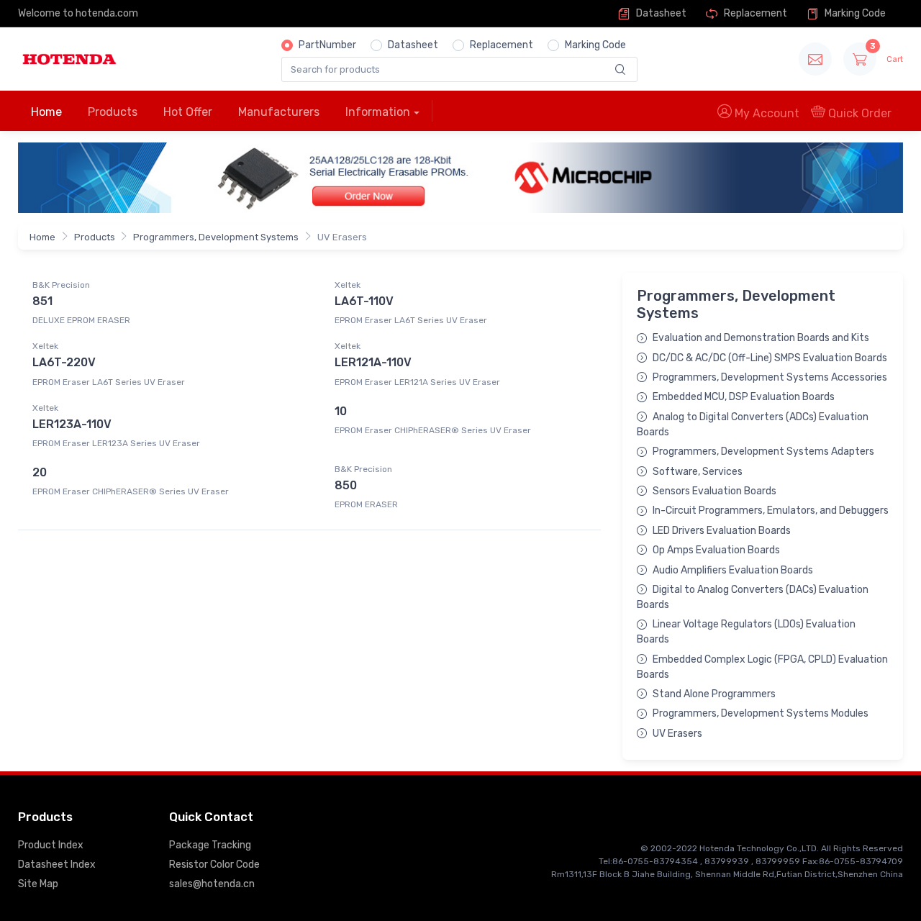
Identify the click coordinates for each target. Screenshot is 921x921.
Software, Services (698, 472)
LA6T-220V (64, 362)
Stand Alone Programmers (714, 694)
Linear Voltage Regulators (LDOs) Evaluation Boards (746, 631)
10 (341, 411)
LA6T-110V (364, 301)
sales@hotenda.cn (212, 884)
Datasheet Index (57, 864)
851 (42, 301)
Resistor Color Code (214, 864)
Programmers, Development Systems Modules (760, 713)
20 (39, 472)
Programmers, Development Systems (216, 237)
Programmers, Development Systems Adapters (763, 451)
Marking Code (854, 13)
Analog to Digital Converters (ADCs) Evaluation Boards (752, 424)
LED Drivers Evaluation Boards (722, 531)
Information (377, 112)
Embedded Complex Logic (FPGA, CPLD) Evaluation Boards (762, 667)
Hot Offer (187, 112)
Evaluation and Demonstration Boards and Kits (761, 338)
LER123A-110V (72, 424)
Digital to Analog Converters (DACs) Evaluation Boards (752, 597)
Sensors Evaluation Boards (714, 491)
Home (46, 112)
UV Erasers (677, 733)
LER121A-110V (373, 362)
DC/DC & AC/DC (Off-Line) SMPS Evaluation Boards (770, 358)
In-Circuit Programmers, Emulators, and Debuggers (771, 510)
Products (112, 112)
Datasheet (660, 13)
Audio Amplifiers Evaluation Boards (733, 570)
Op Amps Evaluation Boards (716, 550)
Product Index (50, 845)
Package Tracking (210, 845)
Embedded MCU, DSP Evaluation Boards (744, 397)
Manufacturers (278, 112)
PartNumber (327, 45)
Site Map (38, 884)
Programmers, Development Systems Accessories (770, 377)
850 (346, 485)
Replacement (754, 13)
